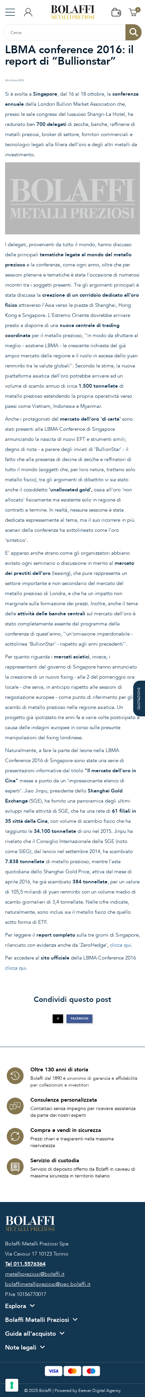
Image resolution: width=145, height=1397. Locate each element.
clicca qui (120, 945)
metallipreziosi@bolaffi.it (34, 1274)
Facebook (79, 1018)
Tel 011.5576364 (25, 1264)
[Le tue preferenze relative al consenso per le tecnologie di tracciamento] (11, 1385)
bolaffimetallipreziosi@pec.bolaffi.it (47, 1284)
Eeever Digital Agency (99, 1391)
